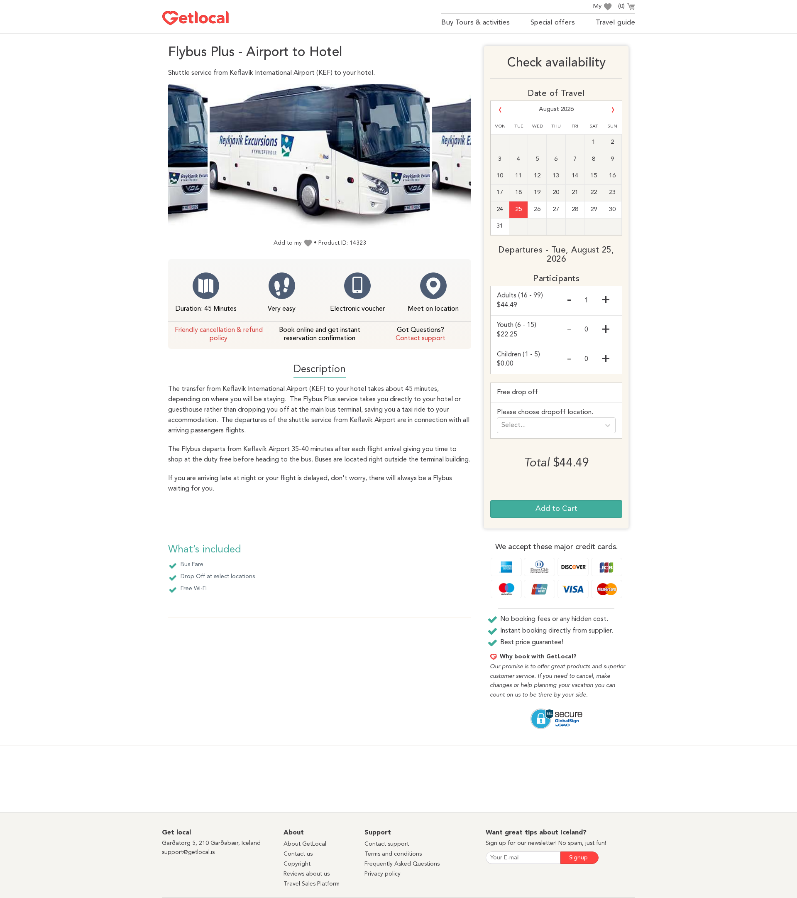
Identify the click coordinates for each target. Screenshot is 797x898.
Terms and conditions (393, 854)
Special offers (553, 22)
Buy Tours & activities (475, 22)
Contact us (298, 854)
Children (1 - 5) (518, 359)
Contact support (420, 338)
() (621, 6)
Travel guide (615, 22)
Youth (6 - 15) (516, 330)
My (597, 6)
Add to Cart (556, 509)
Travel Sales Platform (312, 884)
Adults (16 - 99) (520, 300)
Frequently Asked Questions (402, 864)
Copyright (297, 864)
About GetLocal (305, 844)
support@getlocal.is (188, 852)
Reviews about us (307, 874)
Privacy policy (382, 874)
